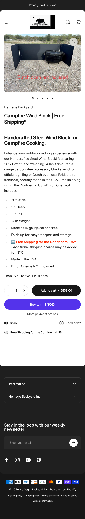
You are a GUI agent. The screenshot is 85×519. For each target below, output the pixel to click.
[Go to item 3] (42, 98)
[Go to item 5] (52, 98)
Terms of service (50, 495)
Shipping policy (69, 495)
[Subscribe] (73, 443)
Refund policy (15, 495)
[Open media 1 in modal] (73, 42)
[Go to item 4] (47, 98)
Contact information (43, 501)
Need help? (73, 323)
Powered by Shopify (63, 489)
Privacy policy (32, 495)
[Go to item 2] (37, 98)
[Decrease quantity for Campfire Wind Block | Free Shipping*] (8, 290)
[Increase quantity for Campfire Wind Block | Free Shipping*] (24, 290)
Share (14, 323)
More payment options (42, 314)
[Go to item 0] (32, 98)
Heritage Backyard (18, 107)
